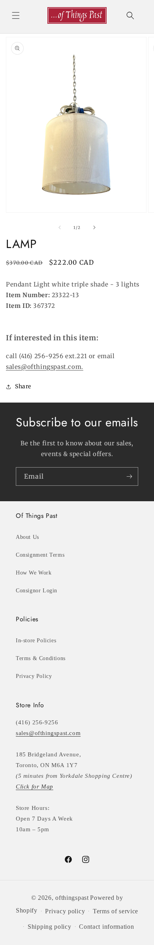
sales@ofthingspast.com (48, 733)
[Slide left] (59, 227)
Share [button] (23, 386)
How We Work (34, 573)
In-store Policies (36, 640)
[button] (15, 15)
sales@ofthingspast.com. (44, 366)
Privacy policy (65, 911)
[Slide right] (94, 227)
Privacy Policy (34, 676)
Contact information (106, 926)
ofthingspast (71, 897)
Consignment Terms (40, 555)
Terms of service (115, 911)
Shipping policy (49, 926)
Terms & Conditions (41, 658)
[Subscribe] (129, 476)
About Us (27, 537)
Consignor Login (36, 591)
